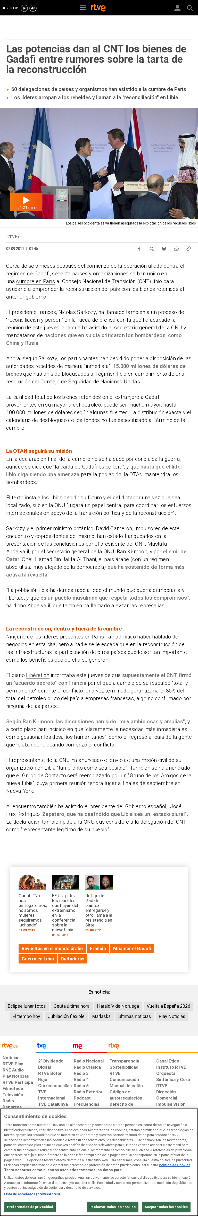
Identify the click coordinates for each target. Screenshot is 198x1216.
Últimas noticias (134, 1016)
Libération (37, 675)
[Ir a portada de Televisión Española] (53, 1047)
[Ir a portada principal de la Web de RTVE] (18, 1045)
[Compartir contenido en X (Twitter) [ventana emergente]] (151, 247)
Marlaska (101, 1016)
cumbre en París (35, 281)
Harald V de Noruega (118, 1006)
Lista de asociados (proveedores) (32, 1194)
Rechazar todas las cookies (112, 1207)
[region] (99, 1162)
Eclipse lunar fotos (27, 1006)
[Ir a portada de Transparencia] (152, 1047)
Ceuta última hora (71, 1006)
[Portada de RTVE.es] (98, 8)
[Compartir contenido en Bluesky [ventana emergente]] (164, 247)
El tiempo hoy (26, 1016)
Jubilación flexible (66, 1016)
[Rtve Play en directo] (24, 8)
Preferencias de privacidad (30, 1207)
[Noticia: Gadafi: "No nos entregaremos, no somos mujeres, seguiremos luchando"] (32, 905)
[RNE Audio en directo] (33, 8)
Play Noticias (172, 1016)
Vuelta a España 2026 (168, 1006)
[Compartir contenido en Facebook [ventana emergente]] (139, 247)
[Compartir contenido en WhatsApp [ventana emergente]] (176, 247)
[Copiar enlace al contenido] (189, 247)
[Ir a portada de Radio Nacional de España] (89, 1047)
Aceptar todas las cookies (166, 1207)
